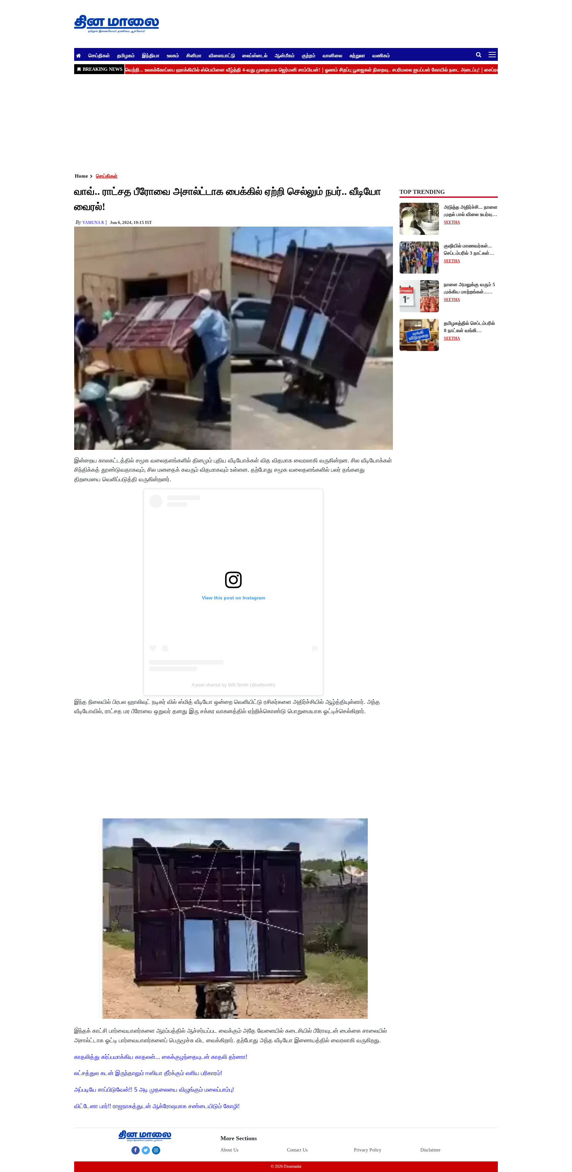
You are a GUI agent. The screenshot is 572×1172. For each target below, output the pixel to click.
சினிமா (194, 55)
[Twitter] (146, 1150)
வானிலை (332, 55)
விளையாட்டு (222, 55)
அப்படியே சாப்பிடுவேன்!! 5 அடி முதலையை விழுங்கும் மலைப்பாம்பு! (154, 1089)
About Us (229, 1150)
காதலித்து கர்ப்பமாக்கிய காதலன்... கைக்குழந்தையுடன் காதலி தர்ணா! (160, 1057)
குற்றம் (308, 55)
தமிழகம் (126, 55)
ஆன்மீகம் (285, 55)
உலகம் (173, 55)
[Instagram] (156, 1150)
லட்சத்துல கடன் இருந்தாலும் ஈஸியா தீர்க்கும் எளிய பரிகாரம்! (148, 1073)
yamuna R (93, 222)
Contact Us (297, 1150)
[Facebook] (135, 1150)
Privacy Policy (367, 1150)
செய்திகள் (99, 55)
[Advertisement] (272, 122)
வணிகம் (381, 55)
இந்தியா (151, 55)
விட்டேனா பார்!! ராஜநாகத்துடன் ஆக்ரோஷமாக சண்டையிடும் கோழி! (157, 1106)
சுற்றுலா (357, 55)
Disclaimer (430, 1150)
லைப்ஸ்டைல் (254, 55)
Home (81, 176)
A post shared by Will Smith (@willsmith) (233, 684)
